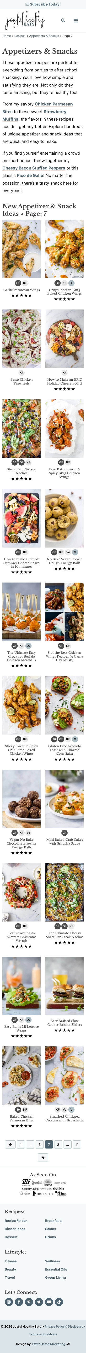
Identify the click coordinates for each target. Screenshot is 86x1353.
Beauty (10, 1269)
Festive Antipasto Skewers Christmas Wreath (21, 936)
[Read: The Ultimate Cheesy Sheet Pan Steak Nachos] (64, 891)
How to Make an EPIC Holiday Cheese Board (64, 381)
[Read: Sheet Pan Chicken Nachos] (21, 428)
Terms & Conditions (43, 1334)
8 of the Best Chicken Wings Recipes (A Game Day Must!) (64, 656)
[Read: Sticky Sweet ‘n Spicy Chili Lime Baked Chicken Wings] (21, 704)
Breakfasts (54, 1221)
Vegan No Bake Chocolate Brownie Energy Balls (21, 843)
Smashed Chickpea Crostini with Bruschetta (64, 1118)
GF (18, 283)
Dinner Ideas (15, 1229)
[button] (63, 20)
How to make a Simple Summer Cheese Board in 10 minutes (21, 562)
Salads (50, 1229)
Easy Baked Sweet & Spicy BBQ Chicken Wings (64, 472)
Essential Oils (56, 1269)
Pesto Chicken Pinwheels (22, 381)
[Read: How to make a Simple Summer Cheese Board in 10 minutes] (21, 517)
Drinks (50, 1237)
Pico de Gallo (30, 175)
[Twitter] (39, 1302)
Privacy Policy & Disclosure (64, 1326)
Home (6, 36)
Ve (68, 552)
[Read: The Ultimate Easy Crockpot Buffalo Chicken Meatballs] (21, 611)
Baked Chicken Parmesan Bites (22, 1118)
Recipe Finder (16, 1221)
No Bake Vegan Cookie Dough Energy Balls (64, 561)
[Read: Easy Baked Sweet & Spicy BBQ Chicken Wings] (64, 428)
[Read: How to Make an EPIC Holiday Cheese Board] (64, 338)
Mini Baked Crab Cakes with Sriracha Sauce (64, 841)
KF (25, 283)
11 (77, 1145)
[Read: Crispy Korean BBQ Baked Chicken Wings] (64, 248)
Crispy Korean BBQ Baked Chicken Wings (64, 292)
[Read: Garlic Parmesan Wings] (21, 248)
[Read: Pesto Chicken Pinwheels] (21, 338)
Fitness (11, 1261)
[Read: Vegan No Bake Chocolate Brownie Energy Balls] (21, 798)
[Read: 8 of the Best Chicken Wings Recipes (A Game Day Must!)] (64, 611)
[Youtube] (49, 1302)
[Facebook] (19, 1302)
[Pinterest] (29, 1302)
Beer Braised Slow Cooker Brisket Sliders (64, 1022)
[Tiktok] (59, 1302)
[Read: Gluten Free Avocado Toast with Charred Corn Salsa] (64, 704)
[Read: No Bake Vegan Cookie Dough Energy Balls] (64, 517)
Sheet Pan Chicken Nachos (21, 471)
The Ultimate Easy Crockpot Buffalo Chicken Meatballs (21, 656)
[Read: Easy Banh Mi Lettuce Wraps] (21, 985)
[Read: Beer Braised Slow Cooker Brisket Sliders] (64, 985)
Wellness (52, 1261)
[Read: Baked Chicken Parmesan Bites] (21, 1075)
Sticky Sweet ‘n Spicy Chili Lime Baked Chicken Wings (21, 749)
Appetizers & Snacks (44, 36)
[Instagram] (9, 1302)
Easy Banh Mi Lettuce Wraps (21, 1028)
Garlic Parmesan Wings (21, 290)
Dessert (11, 1237)
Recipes (20, 36)
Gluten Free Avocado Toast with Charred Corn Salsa (64, 749)
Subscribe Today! (45, 4)
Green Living (55, 1277)
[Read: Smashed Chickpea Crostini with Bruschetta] (64, 1075)
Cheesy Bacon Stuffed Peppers (33, 167)
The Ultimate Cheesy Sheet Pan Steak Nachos (64, 935)
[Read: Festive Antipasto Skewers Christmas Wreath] (21, 891)
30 (14, 462)
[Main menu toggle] (75, 20)
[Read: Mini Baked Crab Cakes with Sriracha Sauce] (64, 798)
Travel (10, 1277)
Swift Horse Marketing (49, 1344)
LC (71, 283)
